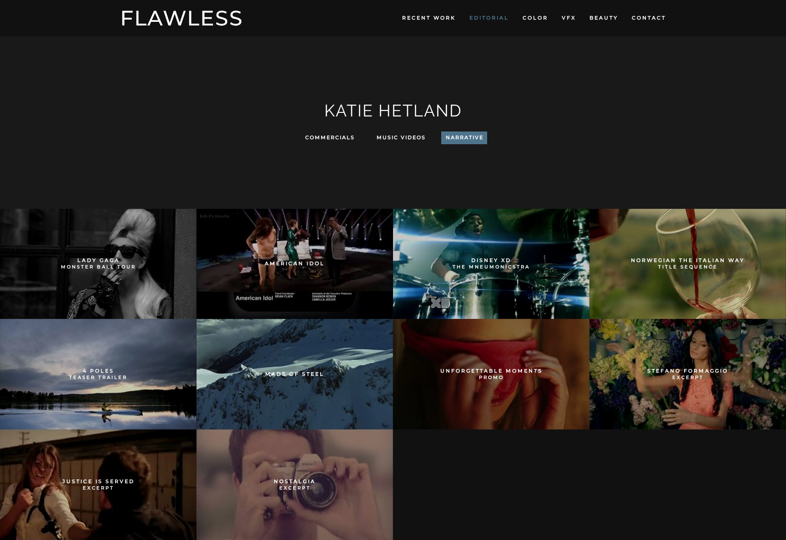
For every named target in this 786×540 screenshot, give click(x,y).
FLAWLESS (181, 18)
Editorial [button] (489, 18)
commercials (330, 137)
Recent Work (429, 18)
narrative (465, 137)
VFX (569, 18)
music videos (401, 137)
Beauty (604, 18)
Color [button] (535, 18)
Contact (649, 18)
